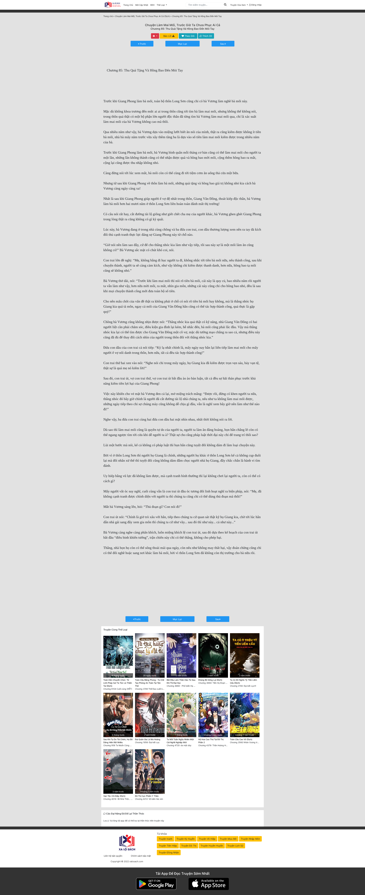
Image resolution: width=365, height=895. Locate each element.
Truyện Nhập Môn (250, 838)
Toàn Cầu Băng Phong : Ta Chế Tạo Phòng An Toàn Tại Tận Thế (149, 683)
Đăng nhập (256, 5)
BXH (152, 5)
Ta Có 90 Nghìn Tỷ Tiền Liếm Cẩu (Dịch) (243, 681)
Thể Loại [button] (161, 5)
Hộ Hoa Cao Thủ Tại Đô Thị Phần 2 (210, 741)
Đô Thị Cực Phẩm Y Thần (147, 796)
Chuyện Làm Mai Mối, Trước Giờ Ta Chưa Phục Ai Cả (182, 25)
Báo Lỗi (167, 36)
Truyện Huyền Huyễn (212, 845)
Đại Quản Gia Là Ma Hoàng (147, 739)
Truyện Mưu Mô (228, 838)
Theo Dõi (189, 36)
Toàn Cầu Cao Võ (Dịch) (241, 739)
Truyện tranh (165, 838)
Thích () (207, 36)
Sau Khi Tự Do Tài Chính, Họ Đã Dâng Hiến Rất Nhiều (117, 741)
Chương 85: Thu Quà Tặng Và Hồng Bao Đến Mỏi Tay (182, 28)
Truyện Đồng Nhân (169, 852)
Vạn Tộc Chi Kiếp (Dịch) (114, 796)
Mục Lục (182, 43)
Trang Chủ (128, 5)
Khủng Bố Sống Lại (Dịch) (210, 680)
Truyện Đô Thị (188, 845)
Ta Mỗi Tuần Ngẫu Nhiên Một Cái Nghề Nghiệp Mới (180, 741)
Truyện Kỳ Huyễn (186, 838)
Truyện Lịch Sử (235, 845)
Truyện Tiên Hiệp (168, 845)
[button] (239, 5)
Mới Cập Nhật (142, 5)
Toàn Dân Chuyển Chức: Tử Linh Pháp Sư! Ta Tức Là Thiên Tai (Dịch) (117, 683)
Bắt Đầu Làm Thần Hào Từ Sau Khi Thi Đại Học (181, 681)
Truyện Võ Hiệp (207, 838)
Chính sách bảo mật (141, 855)
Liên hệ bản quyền (113, 855)
